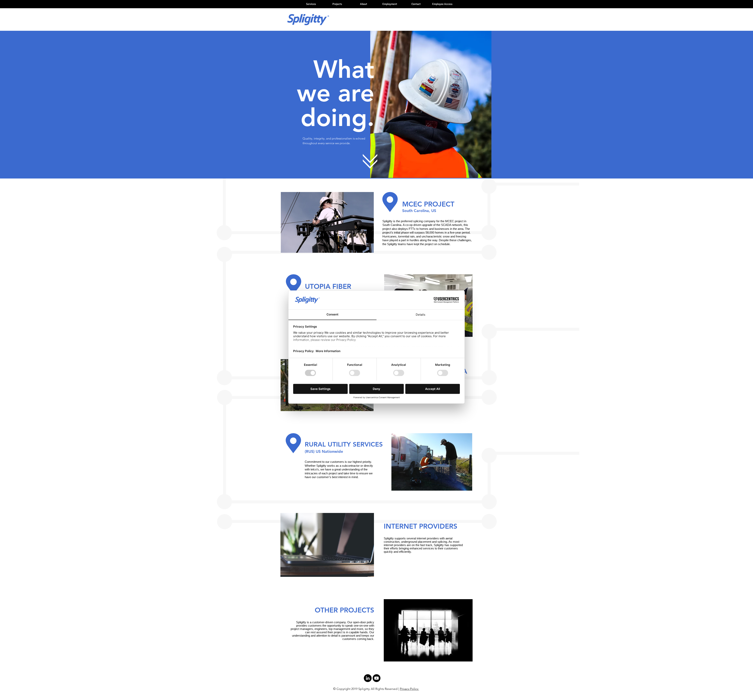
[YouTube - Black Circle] (376, 678)
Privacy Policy (409, 689)
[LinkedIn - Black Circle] (368, 678)
